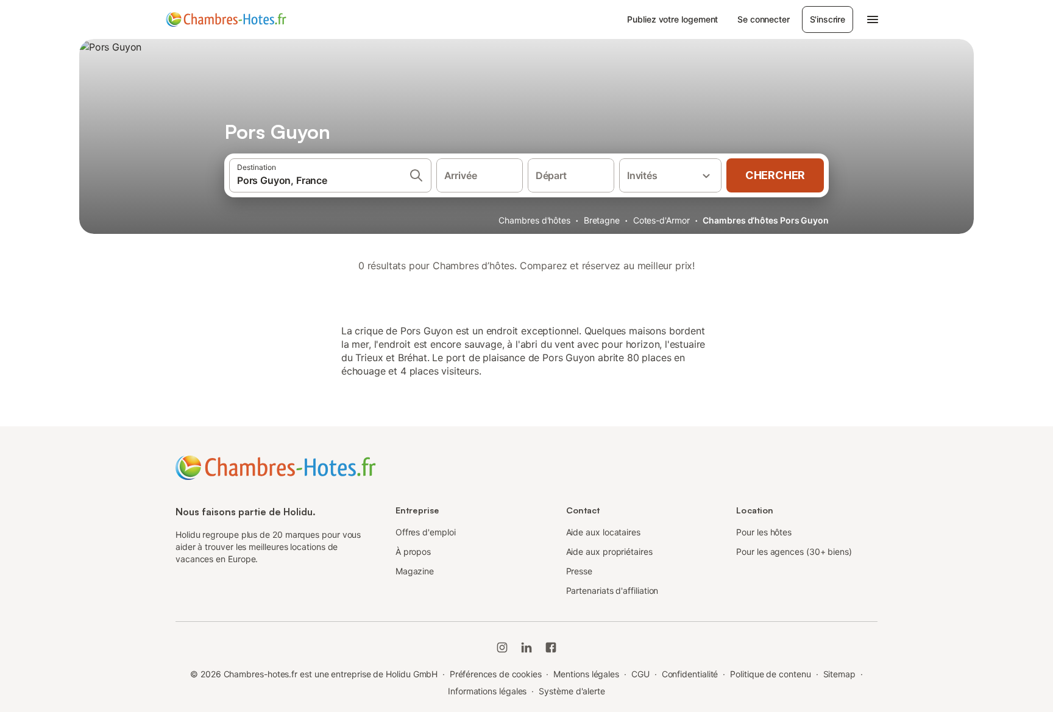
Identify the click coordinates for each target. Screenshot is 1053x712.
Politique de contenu (770, 674)
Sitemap (839, 674)
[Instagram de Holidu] (502, 647)
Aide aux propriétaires (609, 551)
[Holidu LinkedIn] (526, 647)
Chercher (775, 175)
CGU (640, 674)
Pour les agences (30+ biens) (794, 551)
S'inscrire (827, 19)
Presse (579, 571)
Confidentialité (690, 674)
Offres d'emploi (425, 532)
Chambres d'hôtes (534, 220)
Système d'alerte (572, 691)
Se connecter (763, 19)
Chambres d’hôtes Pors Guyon (766, 220)
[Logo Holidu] (226, 19)
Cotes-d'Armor (661, 220)
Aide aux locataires (603, 532)
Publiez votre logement (672, 19)
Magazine (414, 571)
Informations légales (487, 691)
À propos (413, 551)
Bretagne (602, 220)
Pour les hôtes (764, 532)
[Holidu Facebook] (551, 647)
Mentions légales (586, 674)
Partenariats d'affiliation (612, 590)
